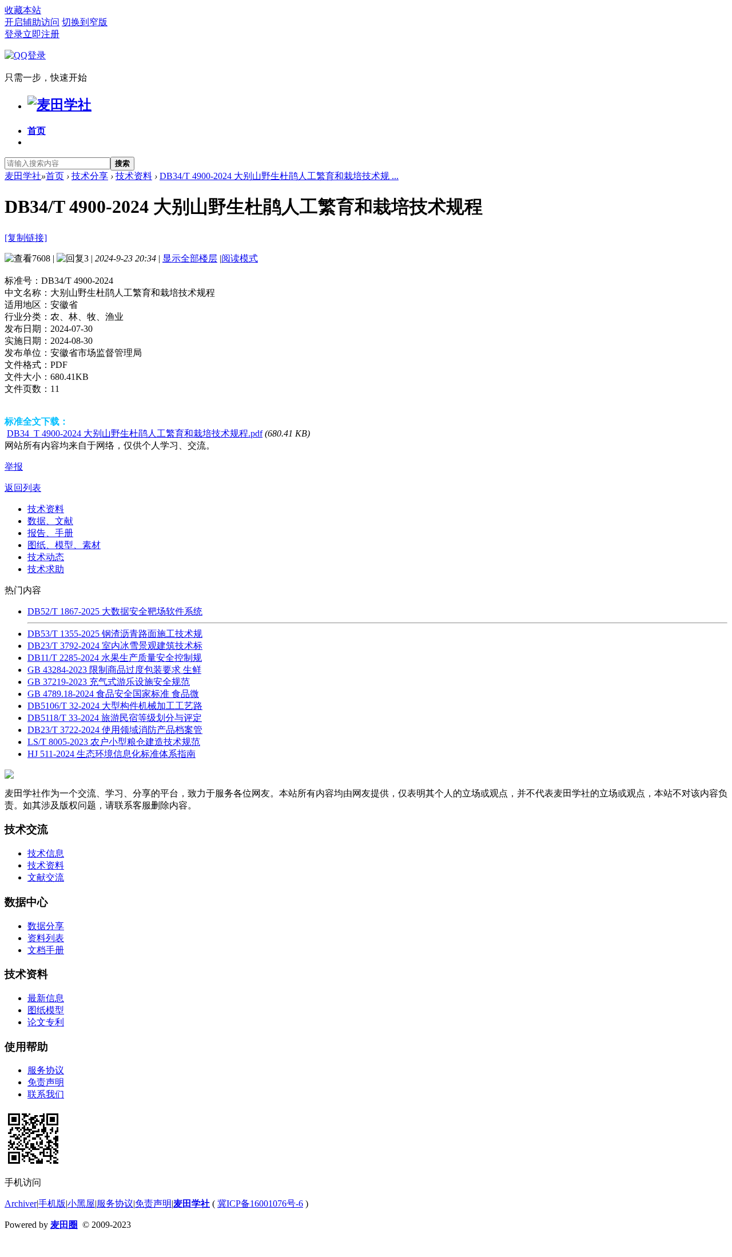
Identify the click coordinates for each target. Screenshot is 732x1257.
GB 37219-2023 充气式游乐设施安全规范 (108, 682)
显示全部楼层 (189, 258)
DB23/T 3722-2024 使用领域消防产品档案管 (114, 730)
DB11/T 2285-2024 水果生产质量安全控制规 (114, 658)
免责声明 (45, 1082)
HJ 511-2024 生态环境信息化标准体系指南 (111, 754)
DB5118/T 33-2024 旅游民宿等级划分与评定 (114, 718)
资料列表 (45, 938)
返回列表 (23, 488)
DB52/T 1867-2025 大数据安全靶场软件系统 (114, 611)
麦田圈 (64, 1225)
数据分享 (45, 926)
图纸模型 (45, 1010)
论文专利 (45, 1022)
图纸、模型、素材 (64, 545)
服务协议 (45, 1070)
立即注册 (41, 34)
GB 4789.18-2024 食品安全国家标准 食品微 (113, 694)
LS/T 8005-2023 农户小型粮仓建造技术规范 (113, 742)
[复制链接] (26, 238)
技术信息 (45, 853)
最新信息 (45, 998)
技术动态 (45, 557)
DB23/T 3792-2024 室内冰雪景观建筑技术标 (114, 646)
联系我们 (45, 1094)
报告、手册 (50, 533)
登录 (14, 34)
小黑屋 (81, 1203)
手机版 (52, 1203)
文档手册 (45, 950)
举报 (14, 466)
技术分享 (89, 176)
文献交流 (45, 877)
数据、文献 (50, 521)
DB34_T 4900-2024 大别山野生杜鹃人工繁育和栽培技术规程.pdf (134, 433)
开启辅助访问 (32, 22)
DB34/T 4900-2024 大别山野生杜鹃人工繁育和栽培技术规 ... (279, 176)
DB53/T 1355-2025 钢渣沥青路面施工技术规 (114, 634)
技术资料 (134, 176)
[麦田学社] (59, 104)
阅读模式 (239, 258)
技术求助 (45, 569)
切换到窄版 (85, 22)
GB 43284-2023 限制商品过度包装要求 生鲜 (114, 670)
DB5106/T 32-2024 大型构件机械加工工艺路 (114, 706)
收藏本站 (23, 10)
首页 (36, 131)
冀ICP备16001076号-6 (260, 1203)
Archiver (21, 1203)
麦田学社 (23, 176)
